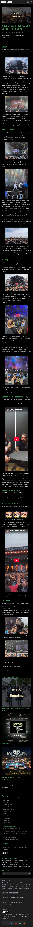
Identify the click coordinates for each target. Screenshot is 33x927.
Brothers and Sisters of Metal (11, 798)
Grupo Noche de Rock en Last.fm (13, 902)
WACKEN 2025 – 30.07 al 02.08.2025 (11, 777)
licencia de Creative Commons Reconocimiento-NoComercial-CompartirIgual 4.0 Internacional (16, 847)
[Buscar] (31, 1)
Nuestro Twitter (9, 900)
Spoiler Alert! (6, 822)
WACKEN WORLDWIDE (7, 743)
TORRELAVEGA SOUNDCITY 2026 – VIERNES (15, 831)
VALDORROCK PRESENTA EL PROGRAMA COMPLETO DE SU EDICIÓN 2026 (14, 834)
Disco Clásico (6, 802)
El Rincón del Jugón (8, 807)
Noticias (5, 813)
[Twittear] (7, 670)
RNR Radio (6, 816)
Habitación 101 (7, 811)
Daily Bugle (20, 32)
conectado (17, 785)
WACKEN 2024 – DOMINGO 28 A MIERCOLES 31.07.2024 (15, 709)
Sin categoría (6, 818)
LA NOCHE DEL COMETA (9, 837)
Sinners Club (6, 820)
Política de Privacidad (10, 905)
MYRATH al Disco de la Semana (11, 839)
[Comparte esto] (3, 670)
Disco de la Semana (8, 804)
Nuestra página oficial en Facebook (14, 897)
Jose (14, 32)
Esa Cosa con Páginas (8, 809)
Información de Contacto (11, 895)
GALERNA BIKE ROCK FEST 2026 (11, 829)
